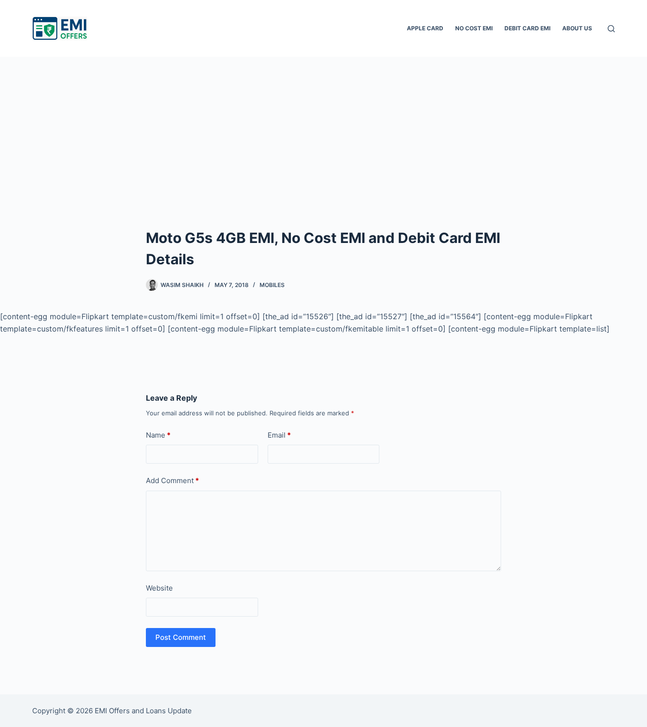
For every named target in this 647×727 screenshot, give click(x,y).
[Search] (611, 28)
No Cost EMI (474, 28)
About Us (577, 28)
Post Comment (180, 637)
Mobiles (272, 284)
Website (159, 587)
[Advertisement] (323, 128)
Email (279, 435)
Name (158, 435)
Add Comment (172, 480)
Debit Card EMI (527, 28)
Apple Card (425, 28)
